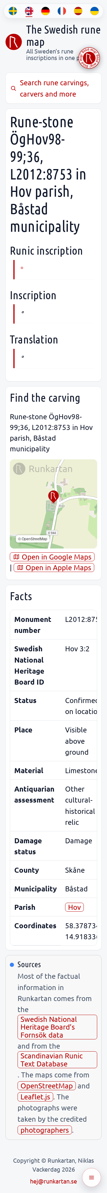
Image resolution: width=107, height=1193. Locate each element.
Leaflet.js (35, 1096)
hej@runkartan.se (53, 1181)
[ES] (78, 11)
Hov (74, 907)
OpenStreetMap (47, 1085)
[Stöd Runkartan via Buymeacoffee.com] (89, 58)
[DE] (45, 11)
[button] (53, 497)
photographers (45, 1130)
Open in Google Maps (56, 556)
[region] (53, 504)
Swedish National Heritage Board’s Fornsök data (49, 1027)
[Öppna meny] (91, 1177)
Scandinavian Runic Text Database (52, 1059)
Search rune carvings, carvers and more (54, 88)
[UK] (94, 11)
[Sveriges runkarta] (13, 42)
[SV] (12, 11)
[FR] (61, 11)
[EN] (29, 11)
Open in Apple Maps (57, 567)
